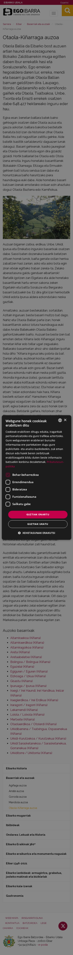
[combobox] (60, 420)
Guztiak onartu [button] (37, 514)
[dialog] (36, 477)
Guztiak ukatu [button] (37, 524)
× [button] (65, 420)
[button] (36, 533)
